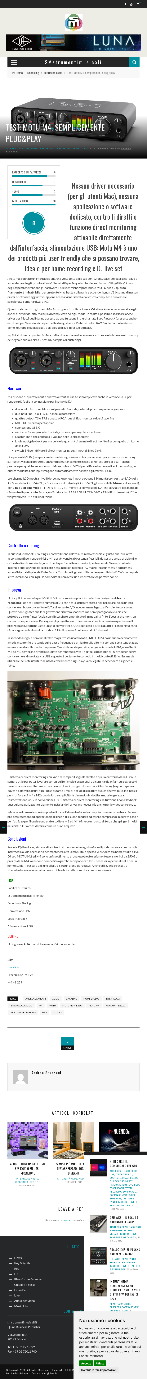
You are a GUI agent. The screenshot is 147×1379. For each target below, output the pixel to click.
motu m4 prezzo (116, 1005)
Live (131, 1184)
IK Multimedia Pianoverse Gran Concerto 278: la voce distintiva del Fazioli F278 (125, 1290)
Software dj (130, 1191)
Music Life (21, 1306)
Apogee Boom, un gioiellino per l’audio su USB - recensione (27, 1168)
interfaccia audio (22, 1005)
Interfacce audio (17, 148)
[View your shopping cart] (138, 4)
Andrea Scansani (35, 998)
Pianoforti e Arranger (28, 1279)
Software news (118, 1195)
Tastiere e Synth (129, 1234)
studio (57, 1012)
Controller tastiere (122, 1178)
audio (56, 998)
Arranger (115, 1227)
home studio (91, 998)
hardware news (118, 1184)
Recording (47, 148)
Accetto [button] (86, 1363)
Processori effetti (121, 1188)
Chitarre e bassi (24, 1284)
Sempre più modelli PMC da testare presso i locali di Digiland (73, 1168)
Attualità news (67, 1178)
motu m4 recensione (23, 1012)
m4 (40, 1005)
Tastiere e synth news (123, 1237)
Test (85, 148)
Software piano (119, 1310)
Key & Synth (22, 1263)
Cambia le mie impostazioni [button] (99, 1370)
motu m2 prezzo (72, 1005)
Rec (16, 1268)
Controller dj (123, 1174)
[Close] (88, 1156)
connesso (65, 1220)
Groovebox (126, 1181)
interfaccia (113, 998)
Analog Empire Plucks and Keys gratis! (125, 1251)
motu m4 (94, 1005)
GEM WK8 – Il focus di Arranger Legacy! (125, 1219)
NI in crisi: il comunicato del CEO (123, 1163)
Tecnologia (123, 1205)
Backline (13, 967)
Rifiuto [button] (100, 1363)
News (34, 148)
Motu (52, 1005)
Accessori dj (117, 1171)
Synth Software (125, 1262)
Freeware (115, 1259)
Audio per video (24, 1300)
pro (44, 1012)
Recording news (68, 148)
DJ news (114, 1181)
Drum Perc (21, 1290)
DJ (136, 1178)
